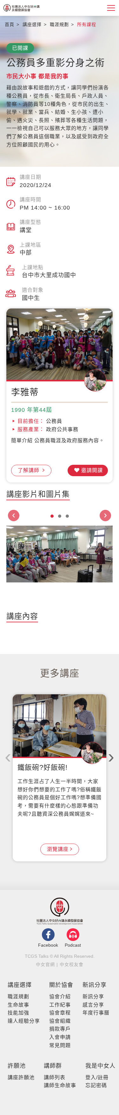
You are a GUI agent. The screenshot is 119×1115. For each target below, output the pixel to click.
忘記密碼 (96, 1085)
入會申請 (60, 1037)
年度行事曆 (96, 1012)
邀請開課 (92, 470)
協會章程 (60, 1012)
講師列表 (54, 1077)
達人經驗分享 (24, 1021)
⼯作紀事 (60, 1005)
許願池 (17, 1066)
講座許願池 (21, 1077)
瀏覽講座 (58, 849)
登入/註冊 (97, 1077)
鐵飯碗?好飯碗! (42, 767)
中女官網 (45, 964)
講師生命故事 (60, 1085)
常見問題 (60, 1045)
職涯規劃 (18, 996)
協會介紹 (60, 996)
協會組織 (60, 1021)
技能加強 (18, 1012)
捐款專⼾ (60, 1029)
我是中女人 (100, 1066)
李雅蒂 (25, 392)
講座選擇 (20, 985)
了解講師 (29, 470)
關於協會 (61, 985)
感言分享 (93, 1005)
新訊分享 (95, 985)
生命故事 (18, 1005)
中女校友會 (71, 964)
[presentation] (13, 515)
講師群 (53, 1066)
